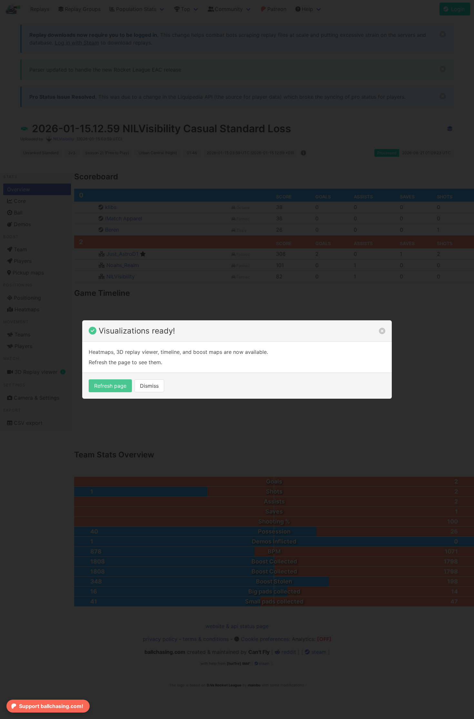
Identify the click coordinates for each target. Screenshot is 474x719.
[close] (382, 331)
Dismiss (149, 386)
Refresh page (110, 386)
